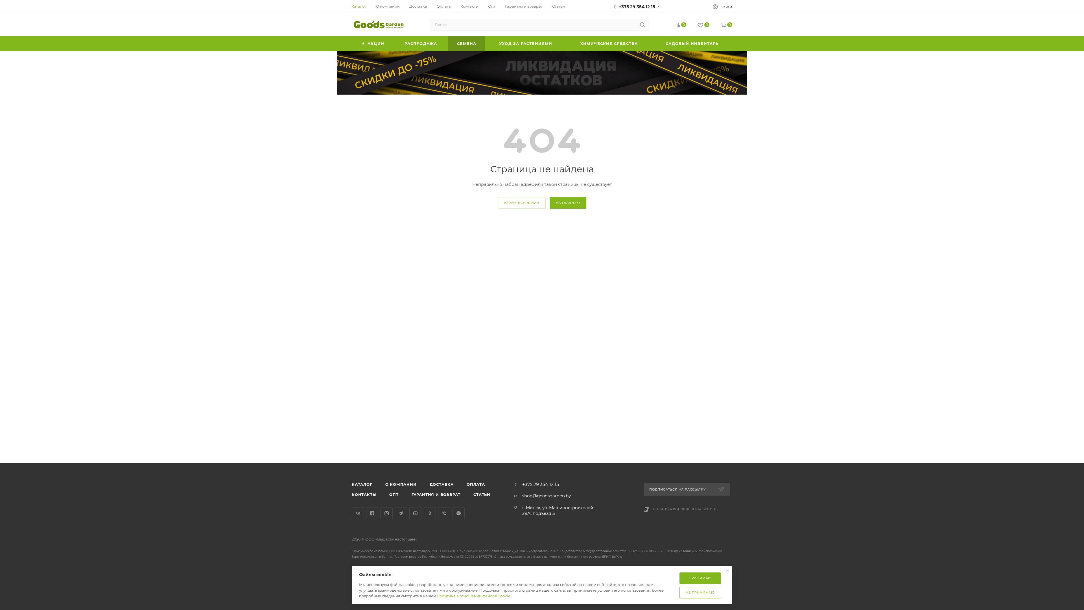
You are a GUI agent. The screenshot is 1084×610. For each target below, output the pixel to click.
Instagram (387, 513)
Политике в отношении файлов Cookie (473, 596)
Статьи (481, 494)
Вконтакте (358, 513)
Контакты (364, 494)
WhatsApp (459, 513)
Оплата (476, 484)
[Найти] (642, 24)
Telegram (401, 513)
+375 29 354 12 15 (637, 6)
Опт (393, 494)
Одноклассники (430, 513)
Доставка (442, 484)
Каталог (362, 484)
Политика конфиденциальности (685, 509)
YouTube (415, 513)
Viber (444, 513)
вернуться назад (521, 203)
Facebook (372, 513)
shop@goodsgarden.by (546, 495)
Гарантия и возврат (436, 494)
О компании (401, 484)
